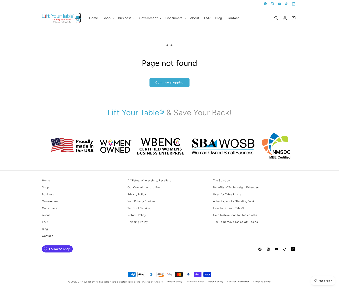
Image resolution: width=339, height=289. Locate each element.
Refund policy (215, 281)
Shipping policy (262, 281)
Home (46, 180)
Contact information (238, 281)
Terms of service (195, 281)
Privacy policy (174, 281)
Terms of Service (139, 208)
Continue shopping (169, 82)
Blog (45, 228)
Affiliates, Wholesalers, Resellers (149, 180)
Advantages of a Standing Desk (233, 201)
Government (50, 201)
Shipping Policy (138, 222)
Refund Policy (137, 215)
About (46, 215)
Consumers (49, 208)
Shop (45, 187)
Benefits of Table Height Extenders (236, 187)
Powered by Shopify (152, 282)
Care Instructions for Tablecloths (235, 215)
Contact (47, 235)
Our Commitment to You (144, 187)
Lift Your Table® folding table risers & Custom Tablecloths (109, 282)
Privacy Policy (137, 194)
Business (48, 194)
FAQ (45, 222)
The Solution (221, 180)
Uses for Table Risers (227, 194)
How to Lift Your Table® (228, 208)
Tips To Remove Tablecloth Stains (235, 222)
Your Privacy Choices (142, 201)
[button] (108, 18)
